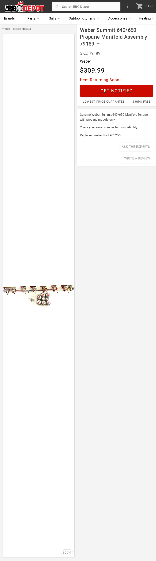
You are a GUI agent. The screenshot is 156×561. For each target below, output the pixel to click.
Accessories (117, 18)
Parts (31, 18)
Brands (9, 18)
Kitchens (82, 18)
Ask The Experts (136, 146)
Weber (85, 61)
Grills (52, 18)
